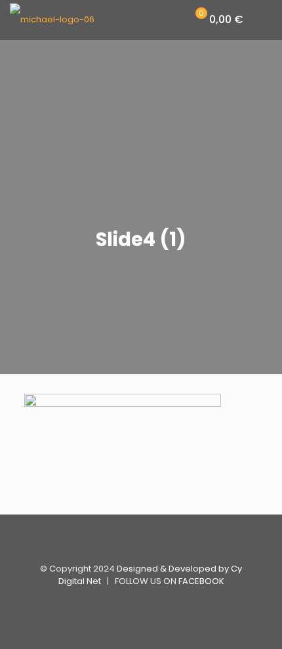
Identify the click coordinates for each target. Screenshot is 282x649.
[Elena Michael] (52, 19)
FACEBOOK (201, 581)
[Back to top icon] (141, 542)
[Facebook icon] (141, 603)
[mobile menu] (264, 20)
